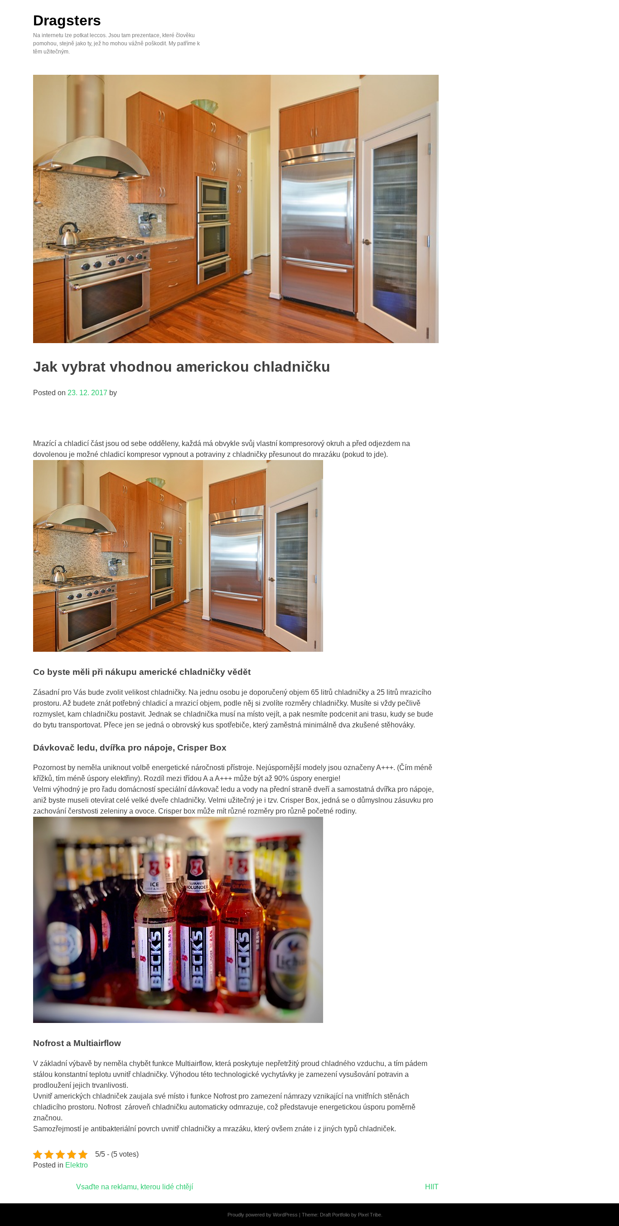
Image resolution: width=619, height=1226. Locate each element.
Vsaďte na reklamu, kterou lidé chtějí (134, 1187)
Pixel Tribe (369, 1214)
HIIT (432, 1187)
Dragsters (67, 20)
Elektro (76, 1165)
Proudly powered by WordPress (262, 1214)
